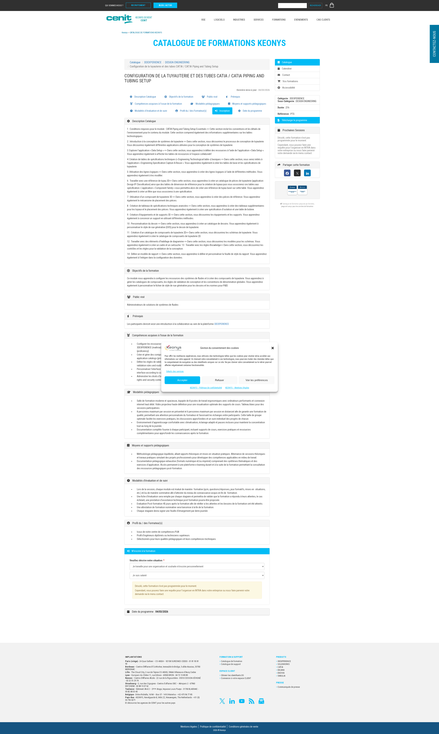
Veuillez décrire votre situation (146, 560)
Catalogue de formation (231, 661)
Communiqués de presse (289, 687)
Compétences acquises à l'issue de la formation (158, 103)
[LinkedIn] (307, 173)
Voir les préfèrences (257, 380)
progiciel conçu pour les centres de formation (297, 206)
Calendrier (286, 68)
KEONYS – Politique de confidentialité (206, 388)
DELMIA (281, 670)
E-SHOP (332, 5)
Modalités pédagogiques (207, 103)
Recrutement (138, 5)
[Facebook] (287, 173)
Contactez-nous (434, 44)
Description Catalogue (145, 96)
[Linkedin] (232, 701)
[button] (272, 348)
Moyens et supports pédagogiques (249, 103)
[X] (222, 701)
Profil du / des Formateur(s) (193, 110)
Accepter (182, 380)
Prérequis (235, 96)
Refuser (219, 380)
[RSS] (251, 701)
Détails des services (175, 371)
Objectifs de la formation (181, 96)
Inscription (224, 110)
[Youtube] (242, 701)
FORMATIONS (279, 19)
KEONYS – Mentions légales (237, 388)
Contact (286, 75)
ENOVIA (281, 673)
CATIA (280, 667)
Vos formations (290, 81)
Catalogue (135, 62)
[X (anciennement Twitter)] (297, 173)
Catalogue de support (231, 664)
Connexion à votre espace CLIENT (236, 678)
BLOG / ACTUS (165, 5)
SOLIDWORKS (284, 664)
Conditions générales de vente (243, 726)
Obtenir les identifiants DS (232, 675)
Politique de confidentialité (213, 726)
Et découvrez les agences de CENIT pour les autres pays (150, 703)
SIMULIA (281, 675)
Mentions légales (189, 726)
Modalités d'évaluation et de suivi (150, 110)
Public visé (211, 96)
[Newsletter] (261, 701)
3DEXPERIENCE (152, 62)
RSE (203, 19)
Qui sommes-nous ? (114, 5)
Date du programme (252, 110)
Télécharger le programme (294, 120)
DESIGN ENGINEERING (177, 62)
